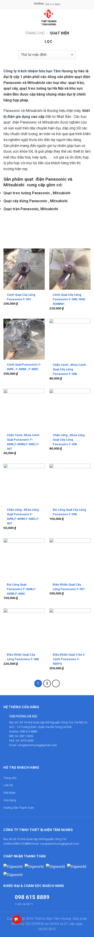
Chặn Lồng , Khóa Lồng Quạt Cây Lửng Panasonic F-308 (69, 439)
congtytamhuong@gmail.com (37, 745)
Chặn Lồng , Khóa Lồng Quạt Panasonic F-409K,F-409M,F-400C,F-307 (23, 516)
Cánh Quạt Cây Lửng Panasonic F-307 (21, 297)
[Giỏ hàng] (88, 17)
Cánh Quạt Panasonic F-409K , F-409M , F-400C (24, 367)
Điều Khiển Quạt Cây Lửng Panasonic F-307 (68, 587)
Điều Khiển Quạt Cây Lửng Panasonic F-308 (23, 657)
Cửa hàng (9, 800)
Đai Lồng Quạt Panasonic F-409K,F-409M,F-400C (22, 589)
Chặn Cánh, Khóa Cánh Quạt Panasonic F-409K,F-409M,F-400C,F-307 (23, 441)
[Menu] (6, 17)
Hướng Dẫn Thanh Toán (18, 807)
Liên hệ (8, 785)
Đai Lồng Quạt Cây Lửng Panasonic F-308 (69, 512)
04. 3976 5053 (25, 740)
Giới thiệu (9, 792)
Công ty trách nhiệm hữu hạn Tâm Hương (38, 71)
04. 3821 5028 (24, 736)
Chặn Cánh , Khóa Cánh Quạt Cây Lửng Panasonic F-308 (69, 369)
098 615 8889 (52, 4)
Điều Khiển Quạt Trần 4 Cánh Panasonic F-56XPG (68, 659)
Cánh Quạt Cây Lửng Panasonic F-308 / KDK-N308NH (69, 299)
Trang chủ (34, 33)
